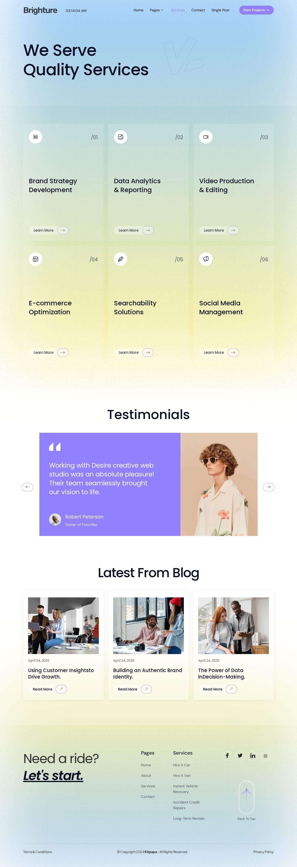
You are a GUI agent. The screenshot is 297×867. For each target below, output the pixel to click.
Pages (155, 10)
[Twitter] (240, 756)
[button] (27, 487)
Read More (42, 689)
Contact (198, 10)
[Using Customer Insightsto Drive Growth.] (63, 625)
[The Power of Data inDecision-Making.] (233, 625)
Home (138, 10)
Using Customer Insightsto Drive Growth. (61, 673)
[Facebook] (227, 756)
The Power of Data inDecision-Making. (221, 673)
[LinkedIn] (253, 756)
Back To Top (246, 819)
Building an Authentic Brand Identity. (147, 673)
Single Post (221, 10)
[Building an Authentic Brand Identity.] (148, 625)
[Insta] (265, 756)
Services (178, 10)
